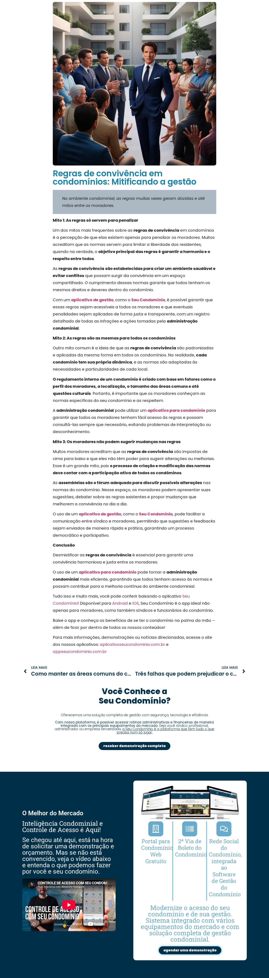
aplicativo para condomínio (176, 410)
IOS (135, 603)
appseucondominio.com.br (80, 651)
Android (120, 603)
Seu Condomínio (148, 300)
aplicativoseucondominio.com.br (132, 644)
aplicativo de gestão (92, 300)
